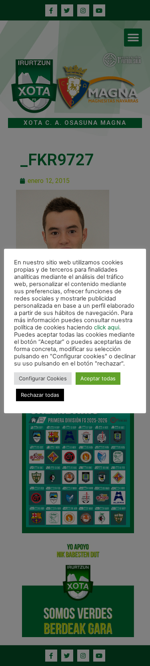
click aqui (106, 327)
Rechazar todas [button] (40, 395)
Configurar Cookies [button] (43, 378)
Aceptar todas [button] (98, 378)
